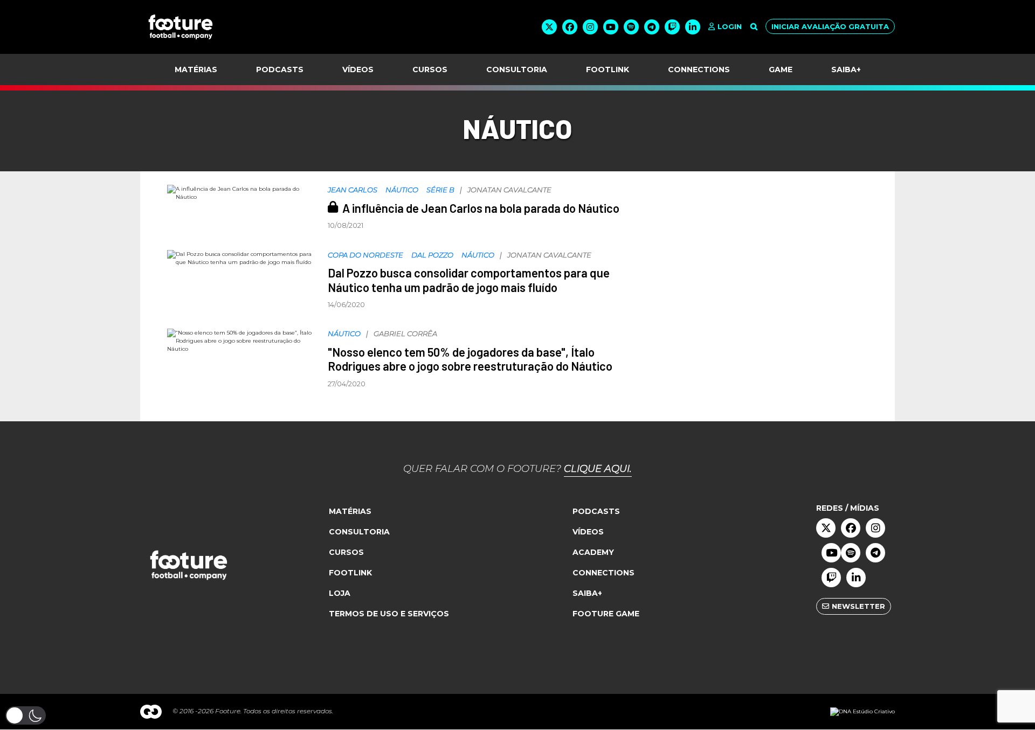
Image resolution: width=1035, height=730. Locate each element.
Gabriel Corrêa (405, 333)
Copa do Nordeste (365, 255)
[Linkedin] (692, 26)
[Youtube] (610, 26)
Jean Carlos (352, 189)
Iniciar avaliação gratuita (830, 26)
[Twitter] (549, 26)
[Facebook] (569, 26)
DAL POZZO (432, 255)
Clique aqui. (598, 469)
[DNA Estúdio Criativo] (862, 711)
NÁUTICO (401, 189)
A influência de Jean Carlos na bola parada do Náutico (480, 208)
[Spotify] (631, 26)
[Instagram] (590, 26)
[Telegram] (651, 26)
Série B (440, 189)
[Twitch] (672, 26)
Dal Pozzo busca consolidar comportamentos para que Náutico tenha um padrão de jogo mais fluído (469, 280)
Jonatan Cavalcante (509, 189)
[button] (25, 715)
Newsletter (858, 606)
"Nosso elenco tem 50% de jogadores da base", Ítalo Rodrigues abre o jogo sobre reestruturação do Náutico (470, 359)
